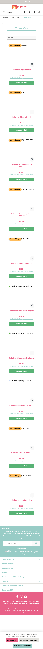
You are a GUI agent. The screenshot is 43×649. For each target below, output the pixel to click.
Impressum (36, 601)
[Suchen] (24, 12)
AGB (20, 553)
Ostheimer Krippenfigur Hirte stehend (21, 215)
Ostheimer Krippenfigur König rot (21, 405)
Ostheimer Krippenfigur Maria (21, 453)
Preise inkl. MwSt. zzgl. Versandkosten (21, 78)
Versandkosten (30, 607)
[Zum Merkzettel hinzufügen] (32, 64)
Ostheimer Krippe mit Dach (21, 117)
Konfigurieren (11, 640)
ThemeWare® (27, 612)
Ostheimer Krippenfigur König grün (21, 358)
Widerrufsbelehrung (15, 603)
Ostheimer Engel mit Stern (21, 70)
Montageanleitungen (34, 603)
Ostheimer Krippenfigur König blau (21, 311)
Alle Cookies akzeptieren (22, 645)
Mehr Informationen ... (29, 636)
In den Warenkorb (21, 83)
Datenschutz (6, 601)
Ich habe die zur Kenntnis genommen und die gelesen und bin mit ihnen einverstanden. (22, 553)
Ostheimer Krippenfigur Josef (21, 263)
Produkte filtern (22, 28)
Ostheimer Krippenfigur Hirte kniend (21, 165)
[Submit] (36, 543)
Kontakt (12, 601)
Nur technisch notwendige (28, 640)
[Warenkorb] (39, 12)
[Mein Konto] (34, 12)
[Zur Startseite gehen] (21, 7)
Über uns (6, 603)
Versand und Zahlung (21, 601)
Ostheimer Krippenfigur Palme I (21, 500)
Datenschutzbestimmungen (22, 551)
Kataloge (24, 603)
